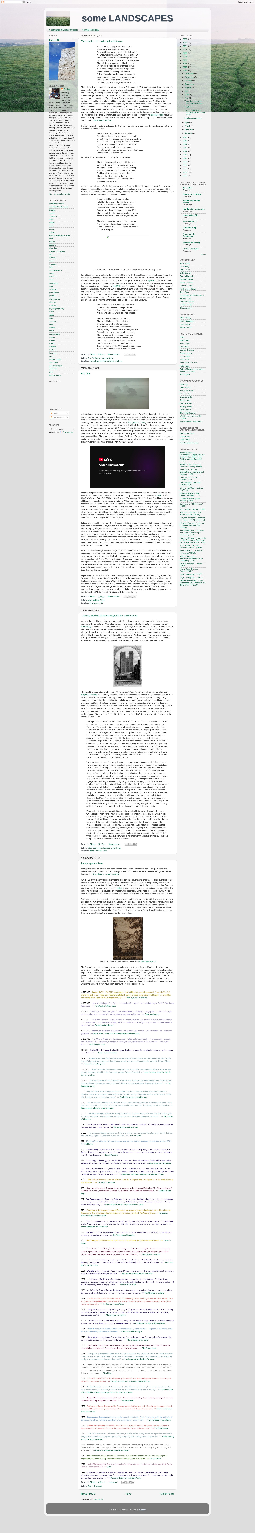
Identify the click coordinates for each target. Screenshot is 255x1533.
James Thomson (95, 1486)
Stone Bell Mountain (128, 1285)
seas (51, 324)
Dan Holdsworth (186, 276)
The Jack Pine (155, 1459)
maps (51, 274)
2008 (185, 165)
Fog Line (85, 373)
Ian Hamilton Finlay (188, 289)
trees (51, 356)
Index (119, 888)
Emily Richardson (187, 321)
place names (54, 299)
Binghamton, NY (96, 603)
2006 (185, 172)
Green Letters (186, 353)
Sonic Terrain (185, 410)
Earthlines (184, 347)
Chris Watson (185, 387)
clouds (52, 223)
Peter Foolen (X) (190, 222)
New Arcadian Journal (189, 443)
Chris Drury (185, 270)
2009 (185, 162)
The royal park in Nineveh (137, 998)
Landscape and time (92, 863)
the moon (53, 353)
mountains (53, 283)
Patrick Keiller (185, 324)
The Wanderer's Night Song (105, 1006)
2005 (185, 176)
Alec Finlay (184, 267)
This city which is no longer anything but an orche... (194, 112)
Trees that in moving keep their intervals (102, 41)
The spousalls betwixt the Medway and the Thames (130, 1381)
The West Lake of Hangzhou (124, 1235)
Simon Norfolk (186, 305)
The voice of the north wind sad (125, 1127)
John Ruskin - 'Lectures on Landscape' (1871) (191, 552)
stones (52, 340)
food (51, 239)
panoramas (54, 293)
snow (51, 331)
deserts (52, 229)
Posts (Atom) (98, 1499)
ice (50, 255)
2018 (185, 67)
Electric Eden (185, 394)
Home (128, 1493)
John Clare (188, 188)
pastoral (52, 296)
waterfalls (53, 369)
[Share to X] (130, 354)
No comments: (113, 354)
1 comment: (112, 1482)
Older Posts (167, 1493)
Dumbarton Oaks (187, 433)
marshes (52, 277)
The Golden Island (149, 1348)
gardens (52, 245)
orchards (53, 289)
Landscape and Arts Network (192, 295)
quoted (151, 281)
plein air (52, 302)
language (53, 264)
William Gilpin (99, 600)
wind (51, 372)
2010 (185, 158)
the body (52, 350)
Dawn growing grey (152, 1014)
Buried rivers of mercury (107, 1053)
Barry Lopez (185, 344)
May (187, 98)
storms (52, 344)
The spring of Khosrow (106, 1183)
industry (52, 258)
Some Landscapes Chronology (105, 874)
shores (52, 328)
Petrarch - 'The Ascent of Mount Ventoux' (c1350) (190, 513)
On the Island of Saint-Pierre (160, 1420)
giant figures (54, 248)
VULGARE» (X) (189, 228)
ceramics (53, 216)
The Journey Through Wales (113, 1304)
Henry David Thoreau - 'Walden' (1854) (189, 570)
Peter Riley (184, 366)
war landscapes (55, 366)
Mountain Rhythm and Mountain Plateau (125, 1478)
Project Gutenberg (89, 695)
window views (107, 358)
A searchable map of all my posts (63, 30)
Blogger (142, 1510)
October (188, 81)
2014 (185, 144)
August (188, 88)
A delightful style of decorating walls (133, 1097)
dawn (95, 848)
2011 (185, 155)
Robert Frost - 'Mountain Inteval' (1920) (190, 484)
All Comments (58, 417)
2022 (185, 53)
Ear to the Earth (186, 391)
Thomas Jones (186, 308)
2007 (185, 169)
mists (90, 600)
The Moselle (88, 1144)
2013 (185, 148)
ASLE (182, 337)
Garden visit (185, 436)
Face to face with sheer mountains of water (112, 1450)
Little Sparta (185, 440)
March (188, 126)
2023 (185, 50)
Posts (55, 413)
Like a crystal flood (97, 1045)
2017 (185, 71)
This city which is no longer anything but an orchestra (109, 615)
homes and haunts (57, 251)
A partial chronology (90, 30)
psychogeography (56, 309)
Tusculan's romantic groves (94, 1064)
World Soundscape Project (191, 421)
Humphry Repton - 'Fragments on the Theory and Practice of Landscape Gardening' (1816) (193, 540)
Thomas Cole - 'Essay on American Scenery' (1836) (191, 465)
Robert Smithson (187, 302)
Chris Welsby (185, 318)
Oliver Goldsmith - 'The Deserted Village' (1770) (190, 494)
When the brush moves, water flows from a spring (124, 1205)
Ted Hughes (185, 374)
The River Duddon (161, 1428)
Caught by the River (192, 194)
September (190, 84)
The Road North (127, 1401)
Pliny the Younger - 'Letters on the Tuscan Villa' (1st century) (192, 519)
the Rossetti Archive (102, 120)
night (51, 286)
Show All (203, 254)
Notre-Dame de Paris (98, 851)
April (187, 123)
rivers (51, 312)
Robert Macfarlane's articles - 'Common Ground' (192, 370)
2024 (185, 46)
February (189, 129)
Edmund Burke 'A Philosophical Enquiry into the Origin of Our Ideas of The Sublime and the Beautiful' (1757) (192, 457)
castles (52, 213)
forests (52, 242)
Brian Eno (184, 384)
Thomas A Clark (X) (191, 243)
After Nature (107, 1373)
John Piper (184, 292)
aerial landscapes (56, 204)
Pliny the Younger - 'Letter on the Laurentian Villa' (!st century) (192, 525)
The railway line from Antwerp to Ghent (105, 361)
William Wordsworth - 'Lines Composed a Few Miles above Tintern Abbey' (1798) (192, 583)
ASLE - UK (184, 340)
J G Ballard (184, 360)
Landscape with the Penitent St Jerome (140, 1359)
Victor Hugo (116, 848)
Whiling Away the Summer (116, 1315)
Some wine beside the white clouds (94, 1227)
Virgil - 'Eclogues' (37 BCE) (191, 578)
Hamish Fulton (186, 286)
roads (51, 315)
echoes (52, 232)
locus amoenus (55, 270)
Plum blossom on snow (151, 1254)
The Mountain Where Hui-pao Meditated (137, 1274)
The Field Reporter (188, 413)
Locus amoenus (135, 1136)
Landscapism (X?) (191, 249)
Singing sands (186, 407)
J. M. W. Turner (94, 358)
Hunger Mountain (111, 1155)
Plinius (67, 89)
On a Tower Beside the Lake (160, 1163)
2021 (185, 57)
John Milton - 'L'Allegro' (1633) (193, 509)
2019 (185, 64)
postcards (53, 305)
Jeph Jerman (185, 400)
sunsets (52, 347)
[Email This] (125, 354)
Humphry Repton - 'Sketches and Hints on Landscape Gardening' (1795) (192, 533)
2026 (185, 39)
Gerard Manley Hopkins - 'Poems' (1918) (190, 500)
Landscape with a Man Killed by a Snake (116, 1392)
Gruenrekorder (186, 397)
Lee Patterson (186, 403)
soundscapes (104, 848)
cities (90, 848)
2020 (185, 60)
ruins (51, 318)
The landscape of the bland (137, 1340)
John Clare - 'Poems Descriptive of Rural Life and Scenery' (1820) (192, 472)
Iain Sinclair (185, 356)
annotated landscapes (58, 207)
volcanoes (53, 363)
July (187, 91)
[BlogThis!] (127, 354)
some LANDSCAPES (127, 18)
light (51, 267)
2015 (185, 141)
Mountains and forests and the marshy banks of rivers (143, 1174)
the (116, 286)
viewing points (55, 359)
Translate (69, 432)
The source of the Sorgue (132, 1332)
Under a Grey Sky (190, 215)
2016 (185, 137)
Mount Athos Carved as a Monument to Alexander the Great (116, 1034)
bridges (52, 210)
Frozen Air (54, 40)
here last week (157, 115)
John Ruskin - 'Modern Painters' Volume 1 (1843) (191, 547)
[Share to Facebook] (132, 354)
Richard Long (185, 298)
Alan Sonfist (185, 263)
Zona (109, 1467)
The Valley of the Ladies (104, 1025)
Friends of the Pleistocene (189, 235)
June (187, 95)
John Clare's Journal (188, 363)
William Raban (186, 327)
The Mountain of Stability (154, 1293)
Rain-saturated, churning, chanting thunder (97, 1108)
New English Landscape (194, 209)
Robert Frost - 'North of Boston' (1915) (189, 478)
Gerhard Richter (187, 279)
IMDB (158, 495)
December (189, 74)
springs (52, 337)
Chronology (86, 627)
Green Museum (186, 283)
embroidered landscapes (59, 235)
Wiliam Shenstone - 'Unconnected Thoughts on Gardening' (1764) (191, 558)
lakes (51, 261)
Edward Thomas (187, 350)
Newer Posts (88, 1493)
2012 (185, 151)
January (188, 133)
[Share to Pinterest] (135, 354)
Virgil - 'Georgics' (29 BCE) (191, 574)
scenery (52, 321)
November (189, 77)
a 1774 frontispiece (147, 962)
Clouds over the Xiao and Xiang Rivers (150, 1323)
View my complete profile (59, 194)
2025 (185, 43)
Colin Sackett (185, 273)
